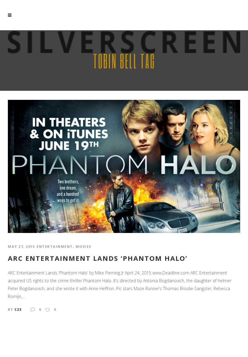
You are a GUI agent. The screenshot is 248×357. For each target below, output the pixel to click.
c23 (18, 309)
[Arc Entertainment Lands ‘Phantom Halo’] (124, 166)
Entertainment (55, 246)
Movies (84, 246)
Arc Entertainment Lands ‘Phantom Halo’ (98, 258)
